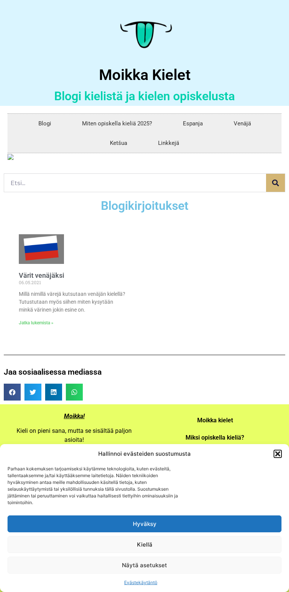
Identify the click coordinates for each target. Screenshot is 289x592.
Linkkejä (168, 143)
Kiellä (144, 544)
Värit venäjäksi (41, 275)
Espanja (193, 123)
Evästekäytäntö (140, 582)
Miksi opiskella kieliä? (215, 437)
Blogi (44, 123)
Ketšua (118, 143)
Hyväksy (145, 523)
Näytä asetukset (144, 565)
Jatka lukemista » (36, 322)
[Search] (275, 183)
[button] (277, 454)
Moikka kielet (215, 420)
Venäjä (242, 123)
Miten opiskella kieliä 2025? (117, 123)
